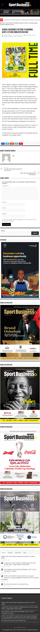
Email (4, 208)
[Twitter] (18, 627)
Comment (5, 186)
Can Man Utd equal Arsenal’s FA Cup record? (13, 169)
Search (3, 230)
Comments (18, 552)
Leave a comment (8, 36)
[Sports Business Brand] (20, 4)
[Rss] (14, 627)
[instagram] (25, 627)
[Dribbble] (22, 627)
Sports (33, 35)
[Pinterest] (20, 627)
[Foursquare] (23, 627)
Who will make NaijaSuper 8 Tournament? (28, 173)
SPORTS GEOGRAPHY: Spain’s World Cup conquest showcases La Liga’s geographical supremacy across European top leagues (20, 577)
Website (4, 213)
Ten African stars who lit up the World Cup (16, 584)
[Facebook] (16, 627)
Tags (24, 552)
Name (4, 202)
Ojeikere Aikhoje (8, 35)
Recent (4, 552)
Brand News (9, 23)
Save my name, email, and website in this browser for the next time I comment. (19, 220)
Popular (10, 552)
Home (3, 23)
